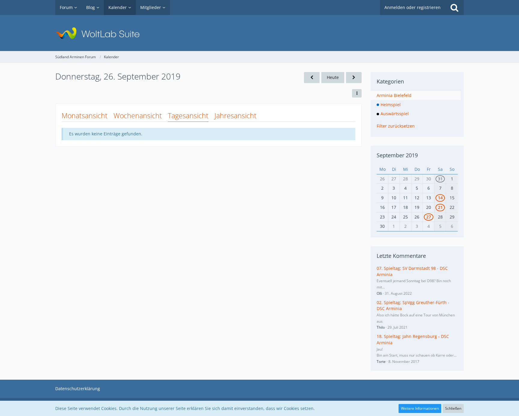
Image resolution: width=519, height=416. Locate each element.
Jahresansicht (235, 115)
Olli (379, 293)
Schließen (453, 408)
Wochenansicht (138, 115)
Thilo (381, 327)
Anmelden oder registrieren (412, 7)
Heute (333, 77)
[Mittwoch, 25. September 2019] (312, 77)
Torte (381, 361)
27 (428, 217)
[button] (357, 93)
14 (440, 197)
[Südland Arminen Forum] (259, 33)
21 (440, 207)
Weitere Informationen (420, 408)
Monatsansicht (85, 115)
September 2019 (397, 155)
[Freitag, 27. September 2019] (354, 77)
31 (440, 179)
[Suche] (454, 7)
